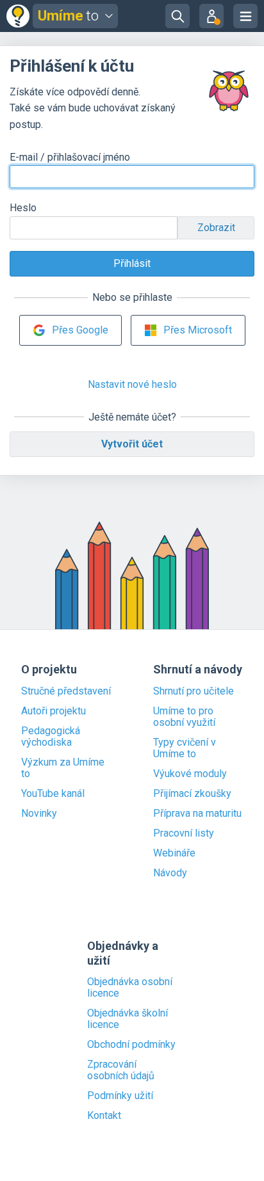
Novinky (39, 813)
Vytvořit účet (132, 444)
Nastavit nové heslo (132, 384)
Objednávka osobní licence (129, 987)
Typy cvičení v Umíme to (184, 748)
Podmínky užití (120, 1096)
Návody (170, 873)
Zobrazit (216, 227)
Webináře (174, 853)
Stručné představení (66, 691)
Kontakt (104, 1115)
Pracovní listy (183, 833)
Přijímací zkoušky (192, 793)
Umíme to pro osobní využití (184, 716)
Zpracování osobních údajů (120, 1070)
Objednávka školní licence (127, 1019)
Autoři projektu (53, 711)
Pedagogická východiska (50, 736)
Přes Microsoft (197, 330)
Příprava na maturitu (197, 813)
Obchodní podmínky (131, 1044)
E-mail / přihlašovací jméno (70, 157)
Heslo (23, 208)
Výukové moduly (190, 774)
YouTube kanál (53, 793)
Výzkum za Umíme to (62, 768)
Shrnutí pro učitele (193, 691)
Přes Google (80, 330)
